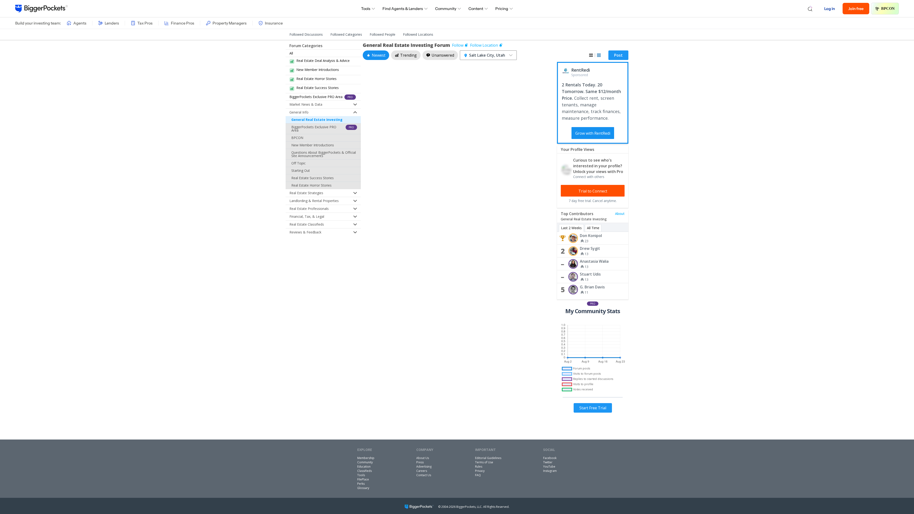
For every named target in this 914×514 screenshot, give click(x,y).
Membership (365, 458)
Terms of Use (484, 462)
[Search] (810, 8)
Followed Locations (418, 34)
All (291, 53)
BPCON (888, 8)
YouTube (549, 467)
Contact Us (423, 475)
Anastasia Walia (594, 261)
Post (618, 55)
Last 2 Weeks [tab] (571, 228)
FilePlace (363, 479)
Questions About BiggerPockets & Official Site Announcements (323, 154)
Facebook (549, 458)
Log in (829, 8)
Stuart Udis (590, 274)
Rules (478, 467)
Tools (365, 8)
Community (445, 8)
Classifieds (364, 471)
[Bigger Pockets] (41, 8)
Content (475, 8)
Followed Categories (346, 34)
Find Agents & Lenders (402, 8)
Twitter (547, 462)
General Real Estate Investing (317, 119)
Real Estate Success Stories (312, 178)
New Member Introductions (312, 145)
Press (420, 462)
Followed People (382, 34)
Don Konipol (591, 235)
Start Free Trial (592, 407)
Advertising (424, 467)
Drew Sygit (590, 248)
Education (364, 467)
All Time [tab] (593, 228)
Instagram (550, 471)
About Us (422, 458)
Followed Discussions (306, 34)
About (620, 213)
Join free (856, 8)
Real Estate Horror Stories (311, 185)
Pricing (501, 8)
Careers (421, 471)
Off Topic (298, 163)
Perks (361, 484)
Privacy (480, 471)
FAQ (478, 475)
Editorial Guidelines (488, 458)
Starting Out (300, 170)
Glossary (363, 488)
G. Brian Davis (592, 287)
